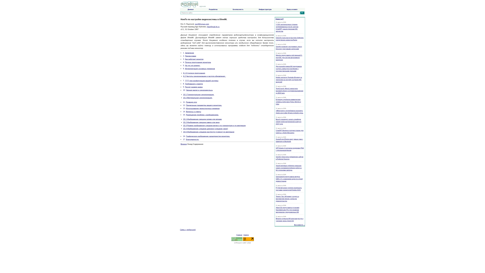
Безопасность (238, 9)
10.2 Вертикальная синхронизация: (197, 98)
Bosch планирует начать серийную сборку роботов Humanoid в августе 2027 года (288, 122)
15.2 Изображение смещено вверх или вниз (201, 122)
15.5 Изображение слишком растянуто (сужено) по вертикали (208, 132)
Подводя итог (191, 102)
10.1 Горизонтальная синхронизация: (198, 95)
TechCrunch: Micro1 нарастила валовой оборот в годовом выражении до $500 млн (289, 91)
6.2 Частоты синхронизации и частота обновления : (204, 76)
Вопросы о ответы (193, 112)
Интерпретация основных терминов (200, 69)
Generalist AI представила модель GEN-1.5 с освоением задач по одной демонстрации (289, 179)
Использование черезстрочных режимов (203, 108)
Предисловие (190, 56)
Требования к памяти (194, 84)
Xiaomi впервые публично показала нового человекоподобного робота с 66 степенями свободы (289, 168)
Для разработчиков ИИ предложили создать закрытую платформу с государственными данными (289, 69)
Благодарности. (192, 139)
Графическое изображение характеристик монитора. (208, 136)
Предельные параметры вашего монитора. (204, 105)
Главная (239, 235)
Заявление (189, 53)
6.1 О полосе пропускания (194, 73)
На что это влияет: (192, 65)
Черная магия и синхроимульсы (199, 90)
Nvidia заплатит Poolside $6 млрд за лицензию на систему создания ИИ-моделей (289, 80)
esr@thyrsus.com (202, 24)
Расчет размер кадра (194, 87)
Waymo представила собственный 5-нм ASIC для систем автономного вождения (289, 57)
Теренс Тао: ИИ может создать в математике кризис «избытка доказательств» (287, 199)
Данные (191, 9)
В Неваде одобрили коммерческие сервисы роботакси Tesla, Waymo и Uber (288, 102)
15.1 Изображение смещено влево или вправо (202, 119)
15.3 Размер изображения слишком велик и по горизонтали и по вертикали (214, 125)
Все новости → (299, 225)
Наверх (246, 235)
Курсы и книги (292, 9)
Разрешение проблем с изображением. (202, 115)
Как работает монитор (194, 59)
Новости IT (280, 19)
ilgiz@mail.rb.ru (213, 27)
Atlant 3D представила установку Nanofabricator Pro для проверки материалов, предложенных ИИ (287, 210)
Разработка (213, 9)
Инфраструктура (265, 9)
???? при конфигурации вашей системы (201, 81)
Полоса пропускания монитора (198, 62)
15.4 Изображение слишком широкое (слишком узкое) (205, 129)
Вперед (184, 144)
